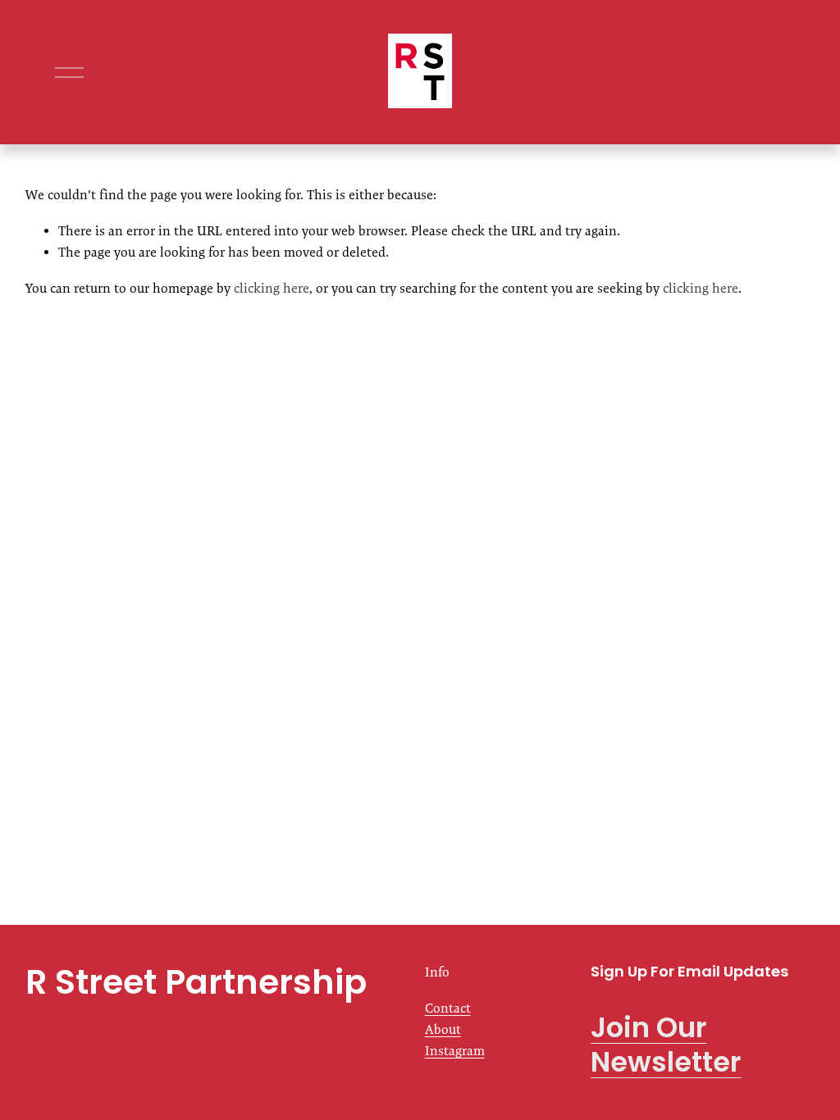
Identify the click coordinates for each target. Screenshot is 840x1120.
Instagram (455, 1051)
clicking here (271, 288)
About (443, 1029)
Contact (448, 1008)
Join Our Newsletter (666, 1045)
